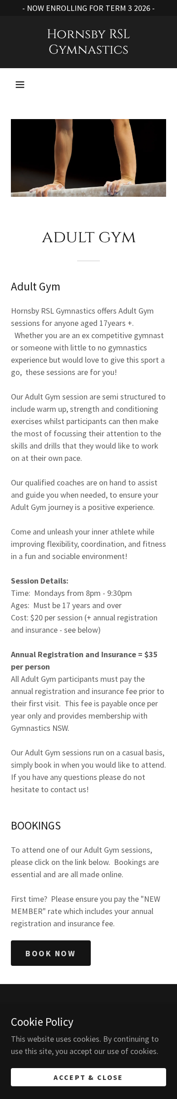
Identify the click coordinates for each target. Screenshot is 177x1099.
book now (50, 953)
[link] (88, 42)
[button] (20, 84)
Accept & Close (88, 1077)
